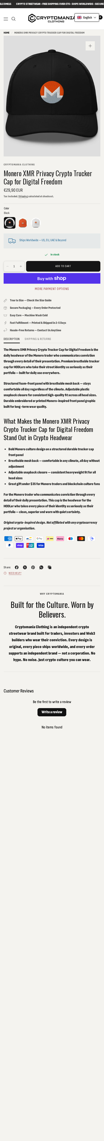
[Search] (13, 19)
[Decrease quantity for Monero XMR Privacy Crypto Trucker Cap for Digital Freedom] (7, 266)
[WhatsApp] (42, 567)
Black (9, 223)
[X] (26, 567)
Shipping (23, 196)
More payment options (52, 289)
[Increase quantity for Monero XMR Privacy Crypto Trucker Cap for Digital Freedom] (20, 266)
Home (6, 32)
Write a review (52, 712)
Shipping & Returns (38, 339)
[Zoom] (90, 45)
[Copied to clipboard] (50, 567)
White (36, 223)
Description (12, 339)
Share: (7, 567)
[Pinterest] (34, 567)
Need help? (15, 573)
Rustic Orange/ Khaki (23, 223)
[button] (87, 17)
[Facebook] (18, 567)
